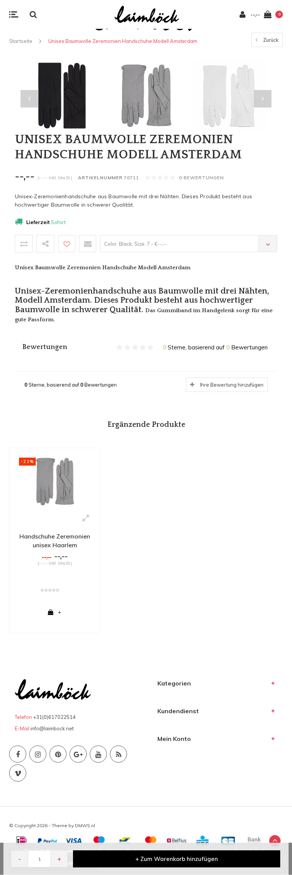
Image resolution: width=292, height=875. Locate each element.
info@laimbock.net (52, 728)
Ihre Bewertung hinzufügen (231, 385)
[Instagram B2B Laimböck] (37, 754)
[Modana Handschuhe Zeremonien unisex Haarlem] (54, 481)
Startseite (20, 41)
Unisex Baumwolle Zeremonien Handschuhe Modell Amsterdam (122, 41)
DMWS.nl (85, 825)
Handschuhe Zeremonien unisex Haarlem (54, 540)
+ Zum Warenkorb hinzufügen (176, 858)
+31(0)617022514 (54, 717)
